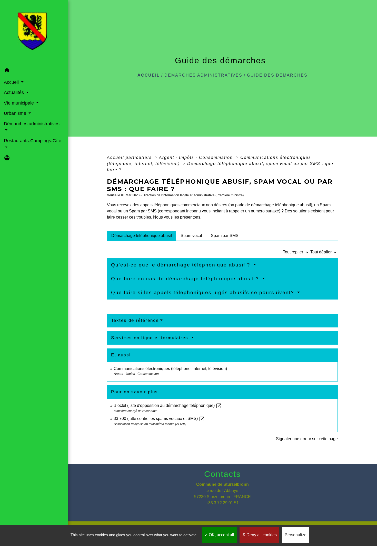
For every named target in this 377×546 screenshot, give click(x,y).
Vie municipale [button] (19, 103)
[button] (34, 71)
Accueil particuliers (130, 157)
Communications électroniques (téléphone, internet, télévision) (170, 368)
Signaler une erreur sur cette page (307, 439)
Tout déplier (324, 252)
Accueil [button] (12, 82)
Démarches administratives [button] (31, 123)
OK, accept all (221, 535)
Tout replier (296, 252)
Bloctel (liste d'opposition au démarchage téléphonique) (168, 405)
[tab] (141, 236)
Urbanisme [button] (15, 113)
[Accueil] (33, 33)
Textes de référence (135, 320)
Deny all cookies (261, 535)
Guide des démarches (277, 75)
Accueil (148, 75)
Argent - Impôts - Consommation (196, 157)
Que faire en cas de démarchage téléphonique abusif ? (186, 278)
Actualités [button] (14, 92)
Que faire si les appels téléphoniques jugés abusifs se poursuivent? (203, 292)
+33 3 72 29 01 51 (222, 503)
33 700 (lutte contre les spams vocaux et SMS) (159, 418)
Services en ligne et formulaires (150, 337)
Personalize (295, 535)
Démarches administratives (203, 75)
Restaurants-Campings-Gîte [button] (32, 140)
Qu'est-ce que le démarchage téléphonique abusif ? (181, 264)
